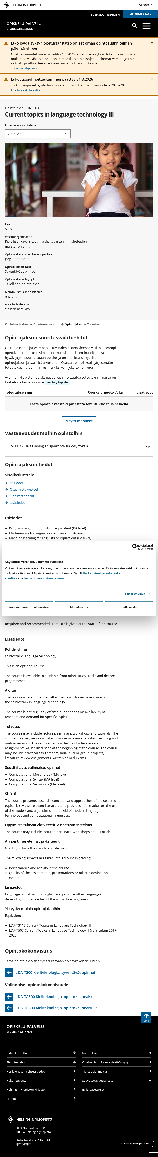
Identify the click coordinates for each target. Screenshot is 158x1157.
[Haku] (135, 25)
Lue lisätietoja (135, 594)
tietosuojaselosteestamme (44, 578)
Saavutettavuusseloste (97, 1080)
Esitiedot (16, 483)
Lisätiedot (17, 502)
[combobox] (38, 133)
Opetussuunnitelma (20, 125)
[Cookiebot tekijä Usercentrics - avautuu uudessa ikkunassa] (135, 547)
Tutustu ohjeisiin (24, 68)
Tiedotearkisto (16, 1062)
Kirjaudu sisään (140, 14)
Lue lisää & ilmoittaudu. (29, 90)
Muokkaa (76, 607)
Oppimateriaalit (22, 496)
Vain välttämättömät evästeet (29, 607)
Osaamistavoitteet (24, 489)
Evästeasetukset (93, 1090)
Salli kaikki (129, 607)
